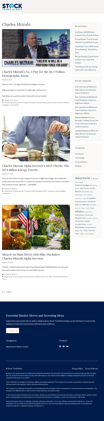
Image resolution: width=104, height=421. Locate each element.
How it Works (16, 347)
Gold (87, 208)
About (8, 347)
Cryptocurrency (81, 202)
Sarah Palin (6, 193)
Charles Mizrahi (51, 102)
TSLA (77, 234)
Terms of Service (91, 369)
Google (92, 208)
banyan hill (27, 102)
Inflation (38, 276)
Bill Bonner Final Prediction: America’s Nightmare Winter (86, 100)
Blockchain (85, 191)
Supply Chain (79, 230)
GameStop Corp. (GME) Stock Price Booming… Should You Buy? (86, 49)
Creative (91, 198)
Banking (95, 185)
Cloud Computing (87, 195)
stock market (14, 105)
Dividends (27, 191)
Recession (89, 224)
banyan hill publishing (38, 102)
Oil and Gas (51, 191)
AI (91, 178)
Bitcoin (78, 191)
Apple (21, 276)
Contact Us (12, 330)
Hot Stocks (79, 154)
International (79, 215)
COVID (84, 198)
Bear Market (84, 188)
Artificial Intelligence (83, 185)
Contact (25, 347)
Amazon (15, 276)
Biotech (92, 188)
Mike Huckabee (37, 191)
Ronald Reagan (61, 191)
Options (87, 221)
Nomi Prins (95, 218)
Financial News (81, 162)
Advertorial (8, 191)
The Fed (91, 230)
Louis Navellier (89, 215)
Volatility (82, 233)
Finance (60, 102)
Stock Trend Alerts (15, 368)
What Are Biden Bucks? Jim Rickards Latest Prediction (85, 90)
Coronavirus (78, 198)
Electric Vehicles (82, 205)
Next (10, 292)
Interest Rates (88, 212)
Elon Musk (93, 205)
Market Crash (80, 218)
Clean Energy (79, 195)
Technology (79, 158)
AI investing (8, 102)
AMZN (77, 182)
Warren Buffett (89, 234)
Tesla (4, 279)
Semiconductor (90, 227)
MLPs (45, 191)
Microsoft (44, 276)
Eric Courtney (80, 87)
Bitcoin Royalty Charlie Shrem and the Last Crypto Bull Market (87, 59)
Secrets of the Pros (10, 100)
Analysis (78, 166)
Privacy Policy (77, 369)
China (91, 191)
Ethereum (77, 208)
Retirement (64, 276)
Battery (77, 188)
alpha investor (18, 102)
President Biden (80, 224)
